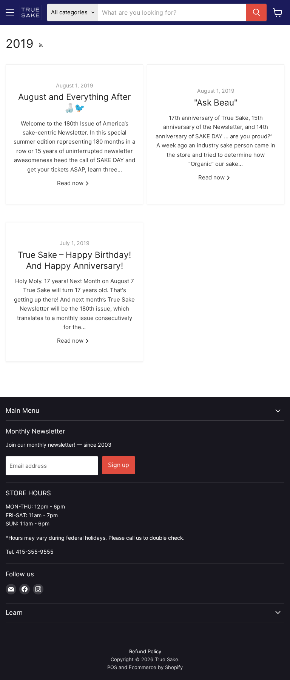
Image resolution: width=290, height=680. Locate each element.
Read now (71, 183)
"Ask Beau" (216, 102)
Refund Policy (145, 651)
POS (112, 667)
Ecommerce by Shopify (156, 667)
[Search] (256, 12)
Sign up (118, 465)
